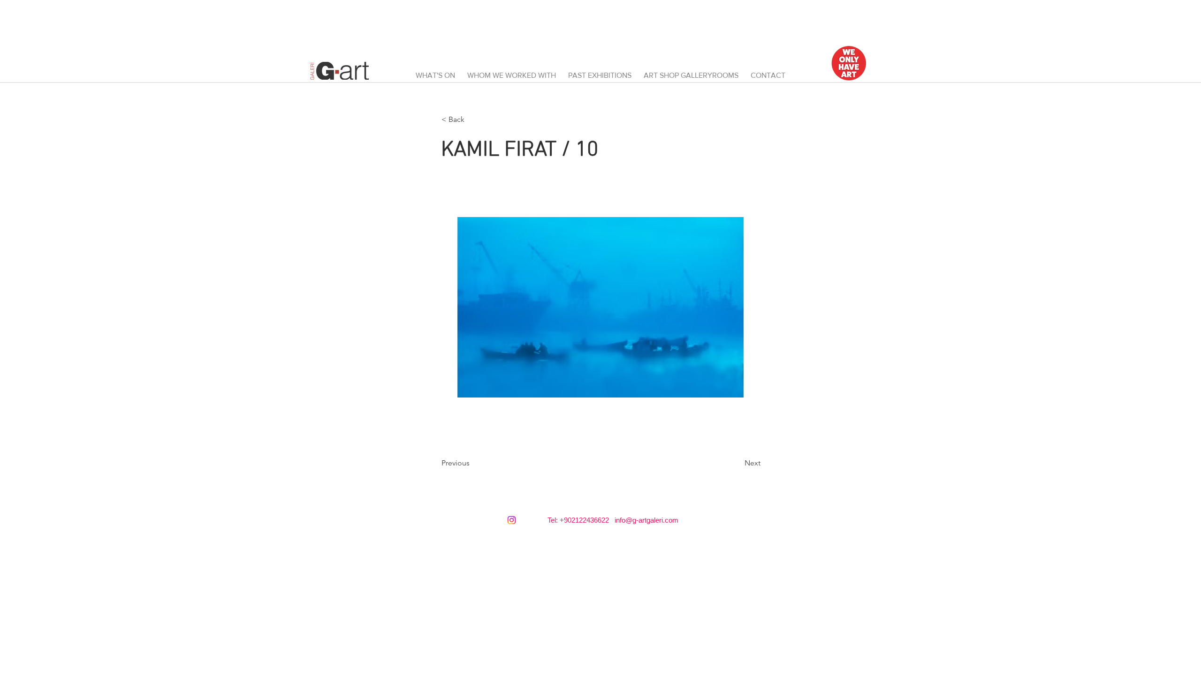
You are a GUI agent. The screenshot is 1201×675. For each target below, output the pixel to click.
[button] (691, 71)
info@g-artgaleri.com (646, 520)
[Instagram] (511, 520)
